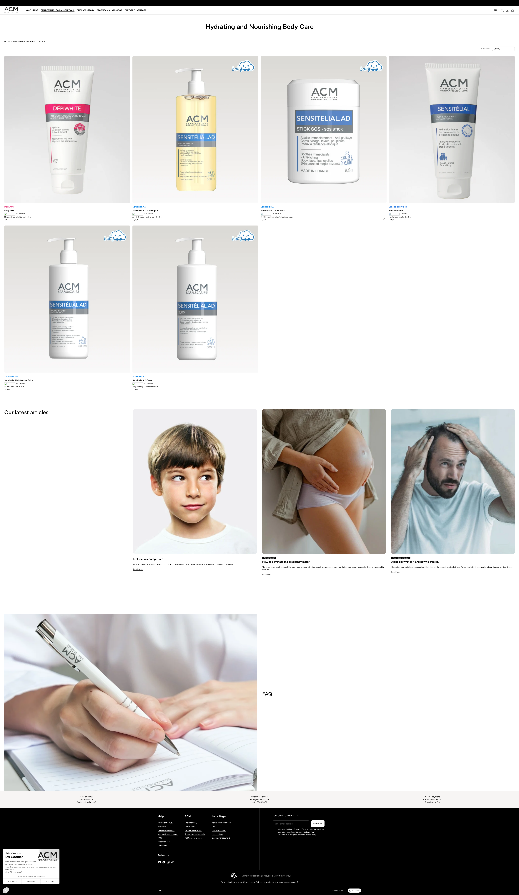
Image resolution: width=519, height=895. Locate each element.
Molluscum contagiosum (148, 559)
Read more (138, 569)
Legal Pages (219, 816)
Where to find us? (165, 823)
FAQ (160, 838)
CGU (214, 826)
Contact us (162, 845)
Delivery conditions (166, 830)
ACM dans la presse (193, 838)
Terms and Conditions (221, 823)
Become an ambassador (109, 10)
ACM (188, 816)
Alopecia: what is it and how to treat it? (415, 561)
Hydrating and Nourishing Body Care (29, 41)
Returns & (162, 826)
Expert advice (164, 842)
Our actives (190, 826)
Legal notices (217, 834)
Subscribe (317, 823)
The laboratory (191, 823)
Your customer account (168, 834)
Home (7, 41)
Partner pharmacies (136, 10)
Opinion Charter (219, 830)
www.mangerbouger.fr (288, 882)
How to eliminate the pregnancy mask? (286, 561)
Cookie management (221, 838)
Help (161, 816)
